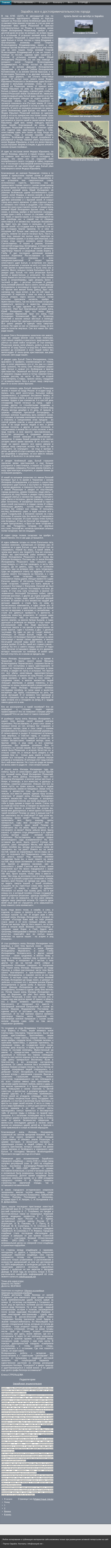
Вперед (7, 1511)
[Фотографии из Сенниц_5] (84, 26)
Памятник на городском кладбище (16, 1293)
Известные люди (43, 1499)
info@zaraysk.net (27, 1276)
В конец (7, 1514)
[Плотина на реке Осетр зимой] (84, 140)
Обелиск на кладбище (34, 1291)
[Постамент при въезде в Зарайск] (84, 98)
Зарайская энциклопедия (27, 1383)
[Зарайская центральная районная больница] (84, 56)
